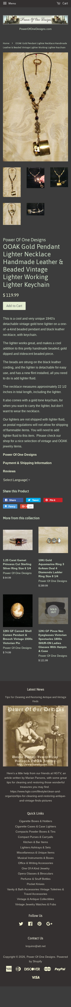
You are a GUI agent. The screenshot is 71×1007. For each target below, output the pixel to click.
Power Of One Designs (41, 956)
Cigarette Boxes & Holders (35, 821)
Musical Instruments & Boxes (36, 857)
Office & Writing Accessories (35, 863)
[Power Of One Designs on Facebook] (30, 924)
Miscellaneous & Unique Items (35, 852)
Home (6, 43)
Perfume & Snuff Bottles (35, 878)
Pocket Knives (35, 884)
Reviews (9, 471)
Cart (65, 3)
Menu (12, 3)
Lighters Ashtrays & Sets (35, 847)
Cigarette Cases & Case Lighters (35, 826)
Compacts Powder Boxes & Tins (35, 831)
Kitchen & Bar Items (35, 842)
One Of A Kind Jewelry (36, 868)
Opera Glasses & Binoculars (35, 873)
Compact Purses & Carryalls (35, 837)
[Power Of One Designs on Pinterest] (39, 924)
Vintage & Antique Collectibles (35, 899)
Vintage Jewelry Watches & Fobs (35, 904)
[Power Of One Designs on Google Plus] (49, 924)
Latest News (35, 689)
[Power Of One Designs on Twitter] (21, 924)
